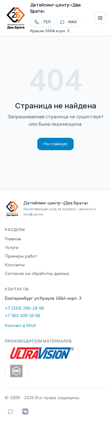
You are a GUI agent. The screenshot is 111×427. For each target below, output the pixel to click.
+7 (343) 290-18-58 (24, 308)
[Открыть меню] (100, 18)
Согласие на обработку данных (37, 274)
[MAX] (10, 411)
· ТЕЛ (46, 22)
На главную (55, 144)
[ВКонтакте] (25, 411)
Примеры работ (21, 256)
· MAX (72, 22)
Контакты (15, 265)
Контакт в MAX (20, 326)
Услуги (11, 248)
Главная (13, 239)
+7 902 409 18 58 (22, 316)
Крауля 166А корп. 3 (49, 31)
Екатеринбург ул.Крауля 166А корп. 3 (43, 298)
